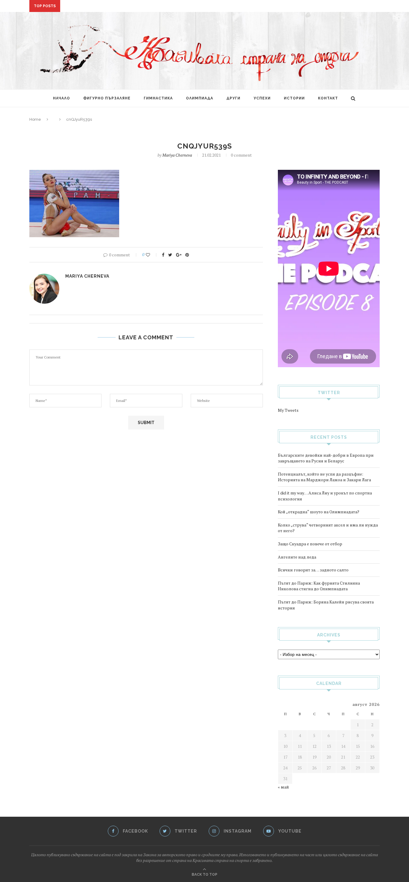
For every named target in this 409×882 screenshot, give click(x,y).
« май (283, 787)
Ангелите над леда (297, 557)
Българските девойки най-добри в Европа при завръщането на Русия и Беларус (326, 458)
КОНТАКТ (328, 98)
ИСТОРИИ (294, 98)
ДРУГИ (233, 98)
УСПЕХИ (262, 98)
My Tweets (288, 410)
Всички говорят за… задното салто (313, 570)
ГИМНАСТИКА (158, 98)
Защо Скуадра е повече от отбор (310, 544)
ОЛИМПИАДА (199, 98)
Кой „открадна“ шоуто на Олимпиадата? (318, 512)
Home (35, 119)
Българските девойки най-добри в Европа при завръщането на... (139, 6)
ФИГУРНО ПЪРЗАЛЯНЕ (107, 98)
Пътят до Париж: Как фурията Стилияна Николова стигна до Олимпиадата (319, 586)
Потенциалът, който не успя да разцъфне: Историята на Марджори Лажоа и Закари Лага (324, 477)
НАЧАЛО (61, 98)
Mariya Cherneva (177, 155)
